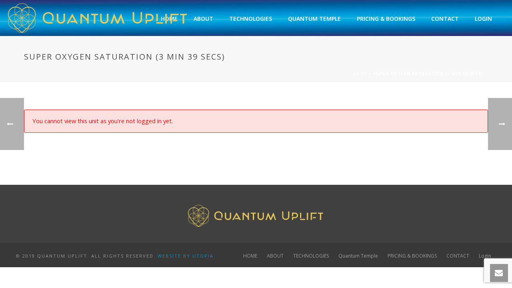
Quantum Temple (314, 18)
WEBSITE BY (174, 256)
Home (360, 73)
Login (483, 18)
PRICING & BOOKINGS (386, 18)
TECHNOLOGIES (250, 18)
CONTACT (445, 18)
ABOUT (203, 18)
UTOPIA (203, 256)
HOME (250, 256)
